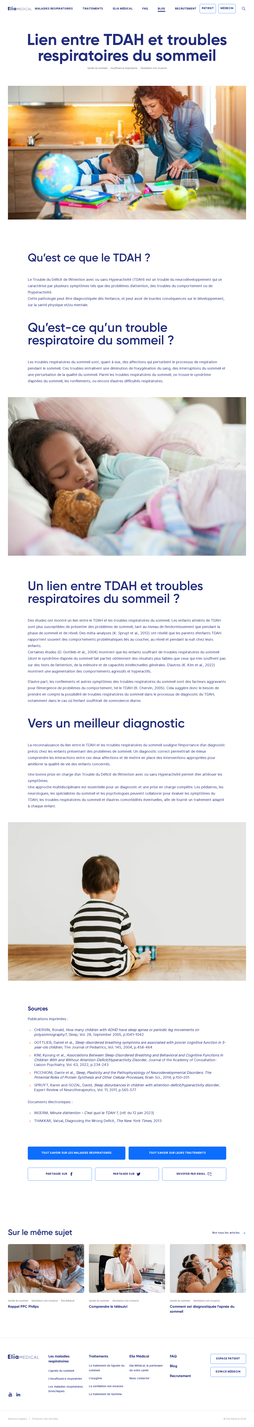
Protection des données (45, 1419)
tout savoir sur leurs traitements (177, 1153)
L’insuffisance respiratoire (65, 1378)
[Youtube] (10, 1394)
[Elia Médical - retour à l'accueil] (20, 9)
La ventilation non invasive (106, 1386)
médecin (227, 8)
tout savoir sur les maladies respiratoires (76, 1153)
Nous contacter (139, 1378)
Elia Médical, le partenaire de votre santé (146, 1368)
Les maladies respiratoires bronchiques (65, 1389)
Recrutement (185, 9)
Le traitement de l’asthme (105, 1394)
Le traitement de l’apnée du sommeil (106, 1368)
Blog (161, 9)
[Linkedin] (18, 1394)
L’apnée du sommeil (61, 1371)
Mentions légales (17, 1419)
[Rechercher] (243, 8)
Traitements (93, 9)
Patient (208, 8)
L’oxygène (95, 1378)
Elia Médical (123, 9)
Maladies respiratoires (54, 9)
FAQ (145, 9)
